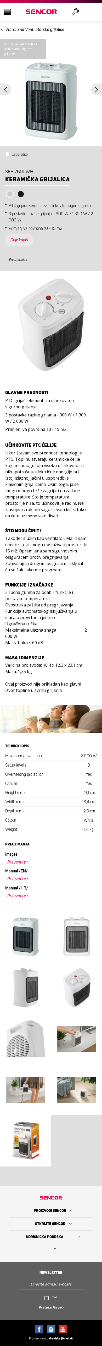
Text (54, 1297)
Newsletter (50, 1272)
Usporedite (20, 154)
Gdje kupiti (19, 240)
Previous (5, 89)
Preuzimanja (17, 259)
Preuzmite (16, 862)
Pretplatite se (50, 1307)
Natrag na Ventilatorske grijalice (35, 30)
